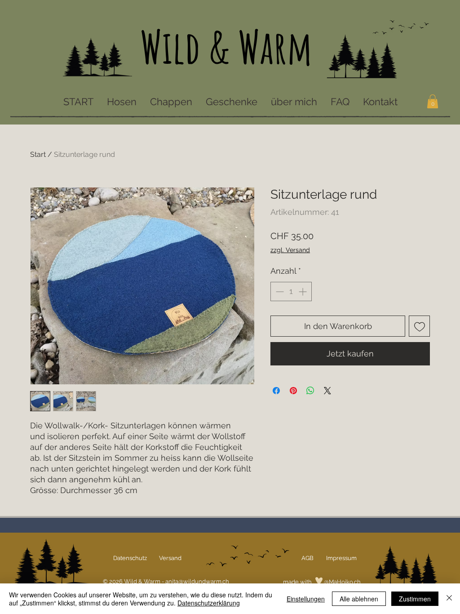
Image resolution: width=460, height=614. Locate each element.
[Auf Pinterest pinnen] (293, 390)
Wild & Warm (226, 46)
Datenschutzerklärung (208, 602)
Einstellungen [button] (306, 598)
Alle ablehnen (359, 598)
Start (38, 154)
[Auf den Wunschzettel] (419, 326)
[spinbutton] (291, 291)
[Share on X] (327, 390)
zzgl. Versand (290, 250)
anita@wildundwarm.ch (197, 581)
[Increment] (303, 291)
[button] (432, 101)
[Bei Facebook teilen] (276, 390)
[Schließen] (449, 599)
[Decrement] (279, 291)
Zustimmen (415, 598)
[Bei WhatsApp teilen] (310, 390)
